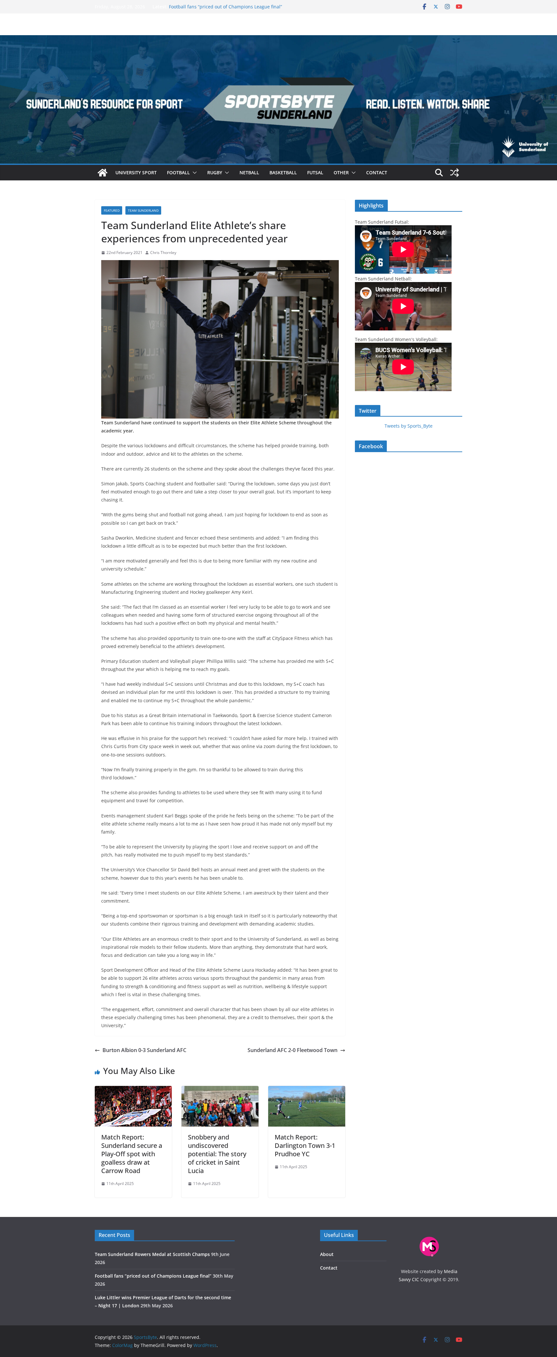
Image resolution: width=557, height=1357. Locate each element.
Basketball (283, 172)
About (327, 1254)
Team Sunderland (143, 210)
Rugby (214, 172)
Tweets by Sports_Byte (409, 426)
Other (341, 172)
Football (178, 172)
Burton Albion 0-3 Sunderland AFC (144, 1050)
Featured (112, 210)
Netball (249, 172)
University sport (136, 172)
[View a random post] (454, 172)
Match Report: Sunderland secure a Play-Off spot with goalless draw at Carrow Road (131, 1154)
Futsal (315, 172)
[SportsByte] (102, 172)
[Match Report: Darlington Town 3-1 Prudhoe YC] (306, 1090)
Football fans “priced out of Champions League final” (225, 7)
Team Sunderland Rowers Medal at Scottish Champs (152, 1254)
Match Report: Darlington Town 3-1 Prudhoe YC (305, 1145)
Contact (376, 172)
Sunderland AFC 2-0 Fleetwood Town (292, 1050)
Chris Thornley (163, 252)
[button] (193, 172)
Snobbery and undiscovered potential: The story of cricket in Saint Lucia (217, 1154)
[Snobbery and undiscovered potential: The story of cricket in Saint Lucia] (220, 1090)
